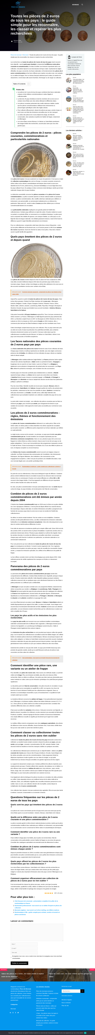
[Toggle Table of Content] (27, 84)
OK (85, 1032)
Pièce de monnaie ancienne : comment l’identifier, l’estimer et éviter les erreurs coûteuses (77, 138)
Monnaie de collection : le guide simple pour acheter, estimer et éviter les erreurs (78, 173)
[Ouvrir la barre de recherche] (82, 5)
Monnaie (75, 4)
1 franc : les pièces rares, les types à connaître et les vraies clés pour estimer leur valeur (78, 164)
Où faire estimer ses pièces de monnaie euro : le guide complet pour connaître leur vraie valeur (78, 120)
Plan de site (65, 1005)
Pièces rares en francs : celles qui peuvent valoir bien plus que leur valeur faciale (78, 156)
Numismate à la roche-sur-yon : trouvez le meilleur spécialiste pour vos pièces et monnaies (78, 99)
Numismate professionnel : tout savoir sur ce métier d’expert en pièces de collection (78, 90)
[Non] (93, 1033)
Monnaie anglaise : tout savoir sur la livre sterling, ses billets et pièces (37, 910)
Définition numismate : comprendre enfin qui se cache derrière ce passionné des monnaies (78, 147)
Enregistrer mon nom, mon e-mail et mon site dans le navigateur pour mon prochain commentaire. (37, 957)
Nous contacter (66, 1002)
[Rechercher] (82, 991)
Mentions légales (67, 999)
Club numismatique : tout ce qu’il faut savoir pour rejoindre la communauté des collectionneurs (78, 81)
